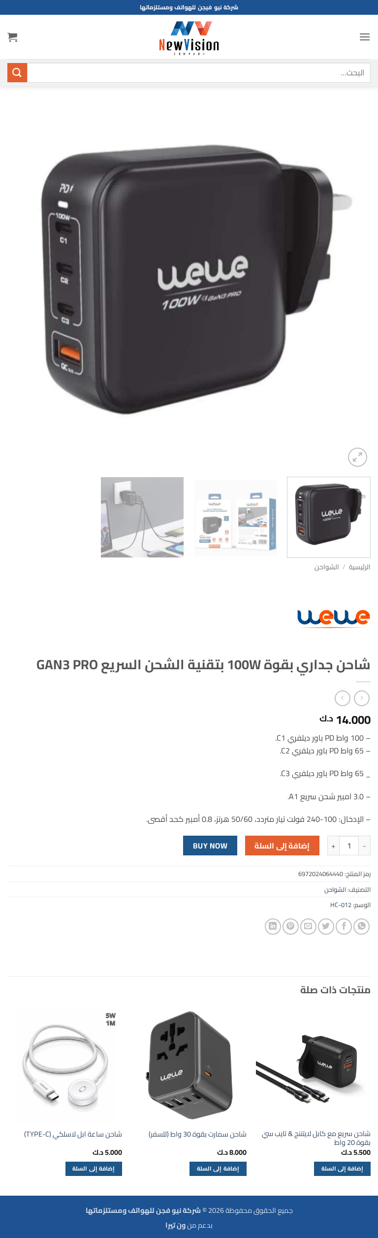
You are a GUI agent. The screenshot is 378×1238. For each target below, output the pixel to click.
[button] (365, 37)
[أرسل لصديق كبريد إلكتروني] (308, 926)
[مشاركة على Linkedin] (273, 926)
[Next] (20, 287)
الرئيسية (360, 566)
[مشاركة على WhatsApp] (361, 926)
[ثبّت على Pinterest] (291, 926)
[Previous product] (342, 698)
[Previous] (351, 287)
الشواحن (327, 566)
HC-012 (340, 905)
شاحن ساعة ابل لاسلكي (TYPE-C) (73, 1134)
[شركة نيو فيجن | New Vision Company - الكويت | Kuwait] (189, 37)
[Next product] (361, 698)
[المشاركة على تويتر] (326, 926)
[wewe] (334, 619)
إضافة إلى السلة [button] (342, 1168)
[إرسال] (17, 72)
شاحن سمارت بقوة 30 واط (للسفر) (198, 1134)
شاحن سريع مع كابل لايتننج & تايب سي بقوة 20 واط (316, 1138)
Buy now (210, 846)
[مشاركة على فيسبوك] (344, 926)
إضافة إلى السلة (282, 846)
